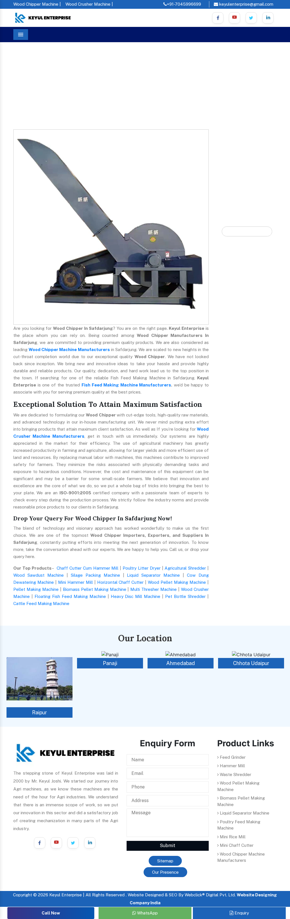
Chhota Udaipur (251, 663)
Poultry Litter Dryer (142, 568)
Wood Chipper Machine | (37, 4)
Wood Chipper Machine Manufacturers (69, 349)
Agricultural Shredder (185, 568)
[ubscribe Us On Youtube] (234, 17)
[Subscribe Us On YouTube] (56, 843)
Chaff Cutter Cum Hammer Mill (87, 568)
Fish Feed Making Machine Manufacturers (126, 384)
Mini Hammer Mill (75, 582)
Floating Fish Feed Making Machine (70, 596)
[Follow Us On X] (251, 17)
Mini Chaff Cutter (236, 845)
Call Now (51, 913)
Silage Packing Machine (95, 575)
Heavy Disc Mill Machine (136, 596)
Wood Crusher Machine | (89, 4)
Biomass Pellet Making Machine (94, 589)
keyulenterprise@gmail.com (245, 4)
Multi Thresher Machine (153, 589)
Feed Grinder (232, 757)
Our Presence (165, 872)
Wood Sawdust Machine (38, 575)
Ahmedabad (180, 663)
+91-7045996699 (184, 4)
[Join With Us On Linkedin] (268, 17)
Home (24, 73)
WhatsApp (147, 913)
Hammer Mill (232, 765)
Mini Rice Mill (232, 836)
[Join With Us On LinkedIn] (89, 843)
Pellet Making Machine (36, 589)
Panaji (110, 663)
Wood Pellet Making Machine (177, 582)
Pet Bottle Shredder (185, 596)
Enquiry (241, 913)
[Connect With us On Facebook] (217, 17)
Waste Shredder (235, 774)
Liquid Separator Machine (153, 575)
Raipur (39, 712)
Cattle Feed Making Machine (41, 603)
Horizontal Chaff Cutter (120, 582)
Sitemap (165, 860)
